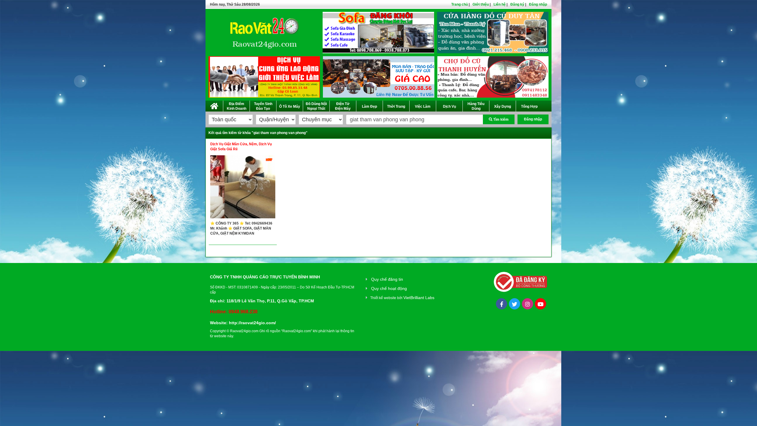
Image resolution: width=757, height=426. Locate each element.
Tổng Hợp (529, 106)
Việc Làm (423, 106)
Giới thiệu (481, 4)
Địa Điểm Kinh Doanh (236, 106)
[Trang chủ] (214, 105)
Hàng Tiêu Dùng (476, 106)
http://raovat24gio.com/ (252, 322)
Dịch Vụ (449, 106)
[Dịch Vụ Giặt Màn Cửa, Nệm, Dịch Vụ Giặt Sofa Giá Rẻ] (242, 188)
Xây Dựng (502, 106)
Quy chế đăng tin (387, 279)
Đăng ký (517, 4)
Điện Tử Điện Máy (343, 106)
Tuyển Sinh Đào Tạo (263, 106)
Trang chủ (459, 4)
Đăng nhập (538, 4)
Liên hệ (500, 4)
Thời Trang (396, 106)
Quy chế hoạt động (389, 288)
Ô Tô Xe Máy (289, 106)
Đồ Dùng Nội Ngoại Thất (316, 106)
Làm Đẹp (369, 106)
